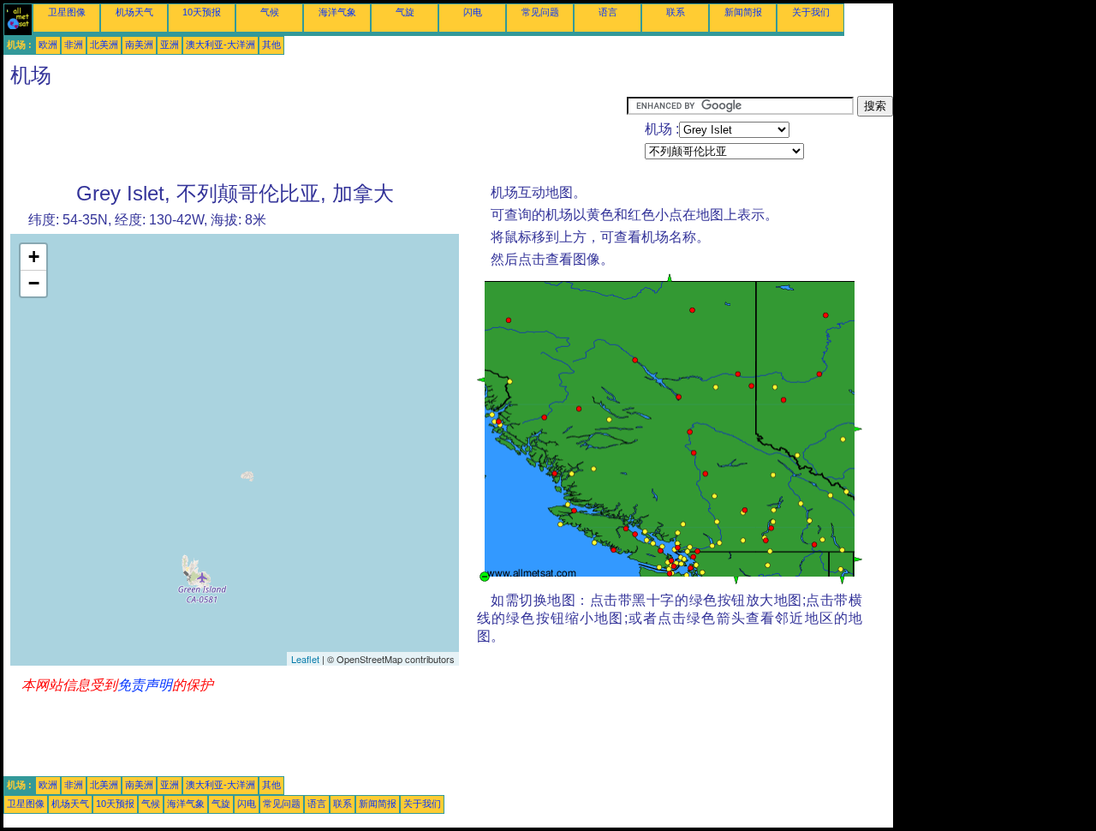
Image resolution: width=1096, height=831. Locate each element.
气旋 (405, 12)
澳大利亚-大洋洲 (220, 44)
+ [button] (33, 256)
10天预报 (201, 12)
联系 (675, 12)
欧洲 (48, 44)
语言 (608, 12)
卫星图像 (67, 12)
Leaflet (305, 659)
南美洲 (139, 44)
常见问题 (540, 12)
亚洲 (169, 44)
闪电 (472, 12)
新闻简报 (743, 12)
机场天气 (134, 12)
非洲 (73, 44)
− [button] (33, 283)
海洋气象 (337, 12)
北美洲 (104, 44)
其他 (271, 44)
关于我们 (811, 12)
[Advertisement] (315, 134)
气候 (269, 12)
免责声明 (144, 685)
